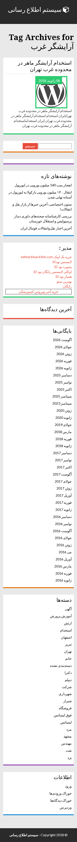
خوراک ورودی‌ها (60, 793)
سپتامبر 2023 (62, 403)
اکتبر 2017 (64, 467)
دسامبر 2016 (62, 517)
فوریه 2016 (63, 573)
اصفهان (66, 637)
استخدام (66, 630)
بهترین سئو (64, 281)
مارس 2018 (63, 432)
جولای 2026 (63, 347)
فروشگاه (65, 708)
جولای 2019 (63, 425)
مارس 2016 (63, 566)
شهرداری (65, 694)
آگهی (68, 609)
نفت (69, 750)
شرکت (67, 687)
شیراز (67, 701)
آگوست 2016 (62, 531)
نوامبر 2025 (63, 382)
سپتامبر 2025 (62, 396)
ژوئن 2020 (64, 410)
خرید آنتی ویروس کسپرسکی (38, 291)
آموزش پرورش (61, 616)
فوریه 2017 (63, 502)
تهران (68, 651)
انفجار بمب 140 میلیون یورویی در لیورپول (43, 185)
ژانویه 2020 (63, 417)
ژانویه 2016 (63, 580)
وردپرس (66, 807)
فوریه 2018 (63, 439)
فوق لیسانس (63, 715)
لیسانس (66, 722)
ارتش (68, 623)
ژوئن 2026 (64, 354)
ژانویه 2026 (63, 368)
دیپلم (68, 680)
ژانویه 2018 (63, 446)
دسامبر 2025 (62, 375)
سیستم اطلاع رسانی (35, 10)
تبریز (68, 644)
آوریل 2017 (64, 495)
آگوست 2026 (62, 340)
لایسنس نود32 (62, 262)
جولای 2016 (63, 538)
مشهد (68, 736)
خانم (68, 658)
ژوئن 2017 (64, 488)
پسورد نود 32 (63, 267)
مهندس (66, 743)
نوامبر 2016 (63, 524)
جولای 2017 (63, 481)
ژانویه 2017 (63, 509)
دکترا (68, 672)
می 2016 (65, 552)
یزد (69, 757)
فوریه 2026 (63, 361)
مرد (69, 729)
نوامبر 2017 (63, 460)
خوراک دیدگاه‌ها (61, 800)
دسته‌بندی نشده (61, 665)
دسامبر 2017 (62, 453)
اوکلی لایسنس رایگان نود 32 (52, 272)
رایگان (67, 286)
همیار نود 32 (63, 276)
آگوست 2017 (62, 474)
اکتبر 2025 (64, 389)
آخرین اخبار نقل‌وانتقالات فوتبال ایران (46, 228)
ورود (68, 786)
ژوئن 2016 (64, 545)
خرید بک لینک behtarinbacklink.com (46, 257)
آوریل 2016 (64, 559)
